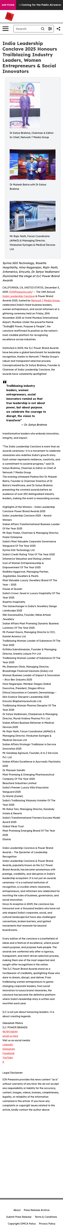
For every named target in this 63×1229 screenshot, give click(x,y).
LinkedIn (7, 1044)
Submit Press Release (18, 1216)
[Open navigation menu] (5, 29)
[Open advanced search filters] (50, 28)
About (17, 1210)
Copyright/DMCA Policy (22, 1223)
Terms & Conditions (46, 1216)
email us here (10, 1036)
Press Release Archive (37, 1210)
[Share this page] (58, 29)
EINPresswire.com (20, 291)
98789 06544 (10, 1031)
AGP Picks (8, 5)
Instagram (8, 1048)
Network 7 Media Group (45, 300)
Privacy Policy (47, 1223)
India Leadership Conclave (18, 296)
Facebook (8, 1053)
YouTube (7, 1057)
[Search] (42, 28)
